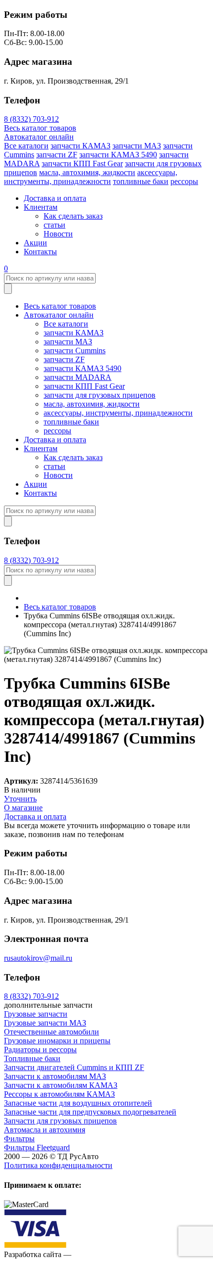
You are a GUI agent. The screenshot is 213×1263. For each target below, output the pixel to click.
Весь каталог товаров (40, 128)
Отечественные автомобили (51, 1032)
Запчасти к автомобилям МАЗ (55, 1076)
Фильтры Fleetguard (37, 1147)
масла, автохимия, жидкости (87, 172)
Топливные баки (32, 1058)
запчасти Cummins (75, 350)
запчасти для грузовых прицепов (100, 395)
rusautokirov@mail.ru (38, 958)
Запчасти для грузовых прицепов (60, 1121)
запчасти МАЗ (136, 145)
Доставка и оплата (55, 198)
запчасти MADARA (77, 377)
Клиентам (40, 207)
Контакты (40, 251)
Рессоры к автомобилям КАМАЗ (59, 1094)
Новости (58, 234)
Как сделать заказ (73, 216)
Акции (35, 242)
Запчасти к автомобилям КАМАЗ (60, 1085)
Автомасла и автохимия (44, 1129)
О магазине (23, 807)
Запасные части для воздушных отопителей (78, 1103)
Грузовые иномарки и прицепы (57, 1040)
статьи (54, 225)
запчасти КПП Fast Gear (82, 163)
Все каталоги (26, 145)
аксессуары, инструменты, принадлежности (90, 177)
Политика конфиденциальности (58, 1165)
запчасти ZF (56, 154)
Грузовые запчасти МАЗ (45, 1023)
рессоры (184, 181)
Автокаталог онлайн (39, 137)
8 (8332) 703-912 (31, 119)
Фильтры (19, 1138)
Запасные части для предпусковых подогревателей (90, 1112)
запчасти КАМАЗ (80, 145)
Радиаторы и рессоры (40, 1049)
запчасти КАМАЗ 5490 (118, 154)
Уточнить (20, 799)
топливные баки (140, 181)
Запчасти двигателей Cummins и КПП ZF (74, 1067)
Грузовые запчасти (35, 1014)
